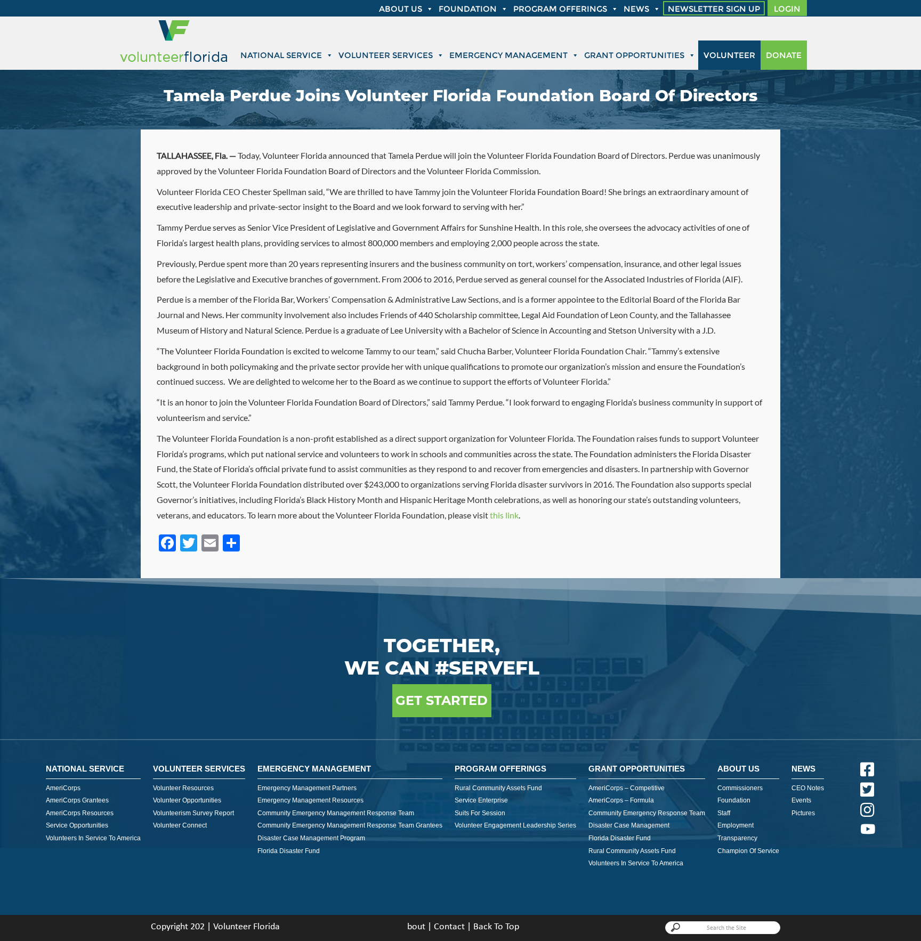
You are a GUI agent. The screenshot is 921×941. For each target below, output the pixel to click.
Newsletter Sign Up (714, 9)
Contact (449, 927)
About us (400, 9)
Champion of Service (748, 851)
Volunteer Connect (180, 825)
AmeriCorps (63, 788)
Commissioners (740, 788)
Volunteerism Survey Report (193, 813)
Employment (735, 825)
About (413, 927)
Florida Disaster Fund (288, 851)
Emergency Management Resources (310, 800)
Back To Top (496, 927)
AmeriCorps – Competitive (626, 788)
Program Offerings (560, 9)
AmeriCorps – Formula (621, 800)
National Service (281, 55)
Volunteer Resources (183, 788)
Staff (723, 813)
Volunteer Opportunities (187, 800)
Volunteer (729, 55)
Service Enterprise (481, 800)
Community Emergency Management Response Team (335, 813)
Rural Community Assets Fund (498, 788)
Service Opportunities (77, 825)
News (636, 9)
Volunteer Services (385, 55)
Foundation (468, 9)
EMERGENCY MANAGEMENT (314, 768)
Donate (784, 55)
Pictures (803, 813)
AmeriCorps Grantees (77, 800)
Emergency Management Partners (307, 788)
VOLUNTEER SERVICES (199, 768)
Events (801, 800)
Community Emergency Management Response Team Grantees (349, 825)
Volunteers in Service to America (93, 838)
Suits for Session (480, 813)
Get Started (441, 700)
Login (787, 9)
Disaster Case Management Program (311, 838)
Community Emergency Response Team (646, 813)
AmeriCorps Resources (80, 813)
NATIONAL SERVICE (85, 768)
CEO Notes (807, 788)
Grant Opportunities (634, 55)
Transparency (737, 838)
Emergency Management (508, 55)
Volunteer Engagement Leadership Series (515, 825)
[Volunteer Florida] (173, 62)
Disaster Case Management (628, 825)
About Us (738, 768)
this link (504, 515)
